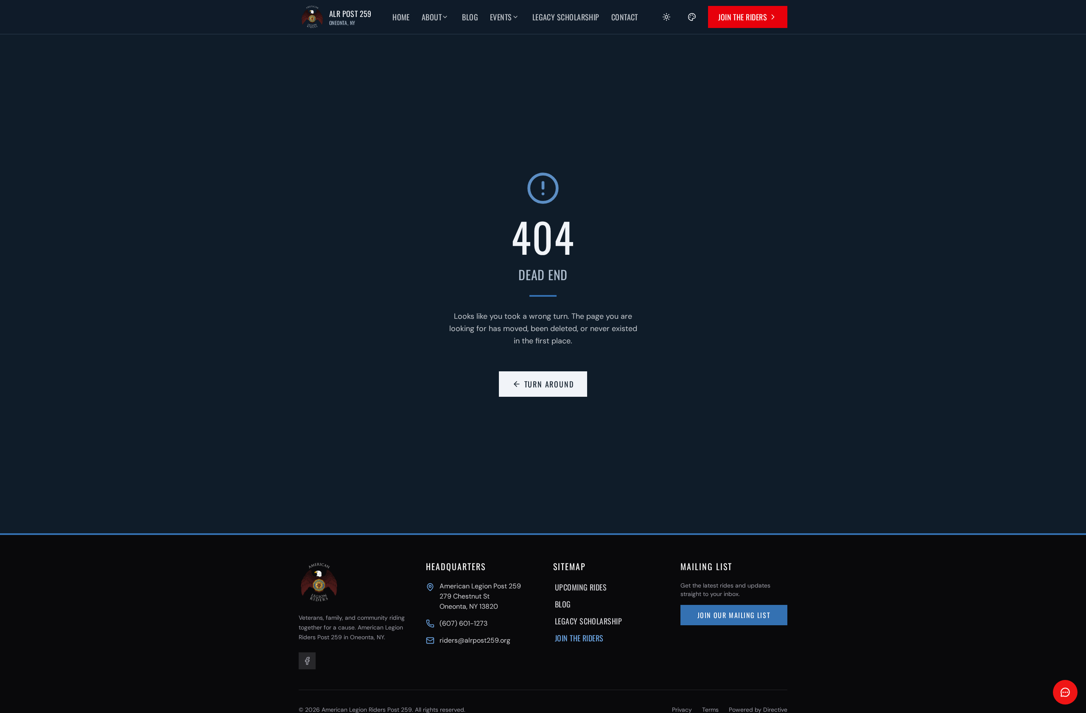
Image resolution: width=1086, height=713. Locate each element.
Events (501, 16)
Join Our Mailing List (734, 615)
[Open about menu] (451, 17)
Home (401, 16)
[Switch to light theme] (666, 17)
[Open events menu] (521, 17)
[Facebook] (307, 660)
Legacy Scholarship (565, 16)
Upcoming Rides (581, 587)
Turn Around (549, 384)
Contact (624, 16)
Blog (470, 16)
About (432, 16)
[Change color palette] (692, 17)
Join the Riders (742, 16)
